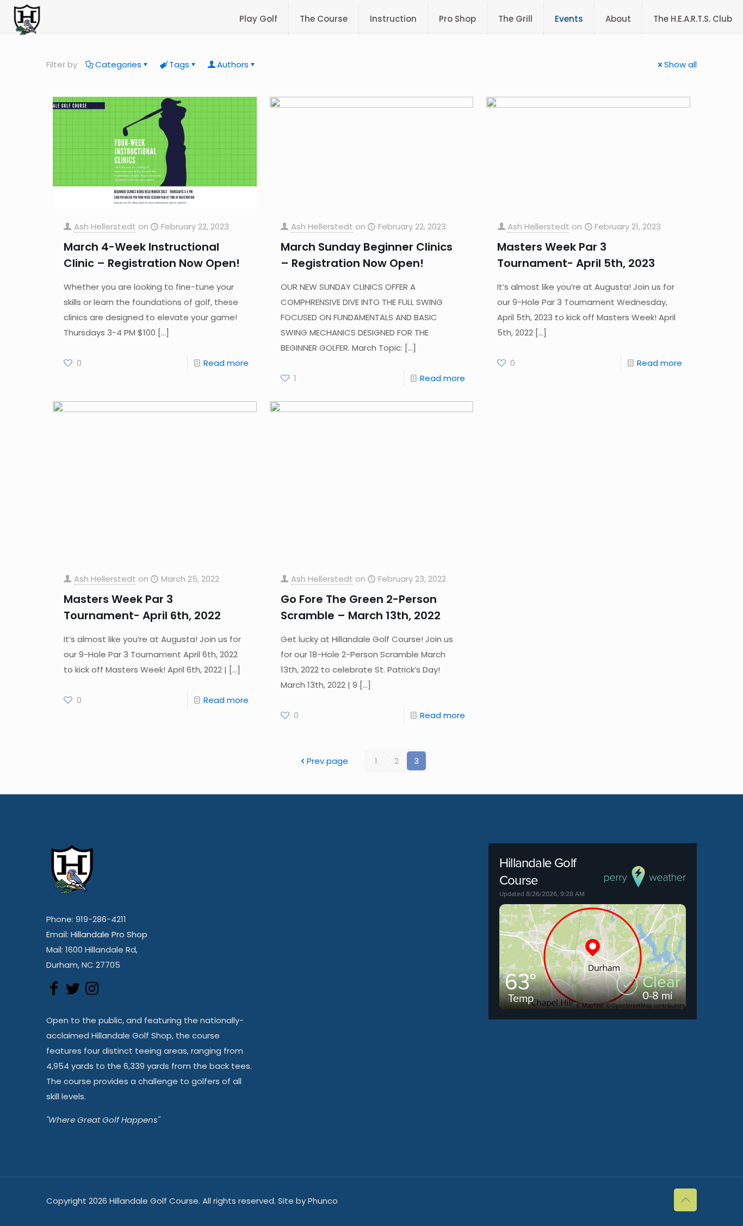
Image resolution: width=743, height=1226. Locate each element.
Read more (226, 363)
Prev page (327, 761)
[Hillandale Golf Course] (27, 19)
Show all (680, 64)
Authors (233, 64)
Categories (118, 64)
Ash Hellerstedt (105, 226)
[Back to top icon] (685, 1199)
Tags (179, 64)
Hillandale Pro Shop (109, 934)
